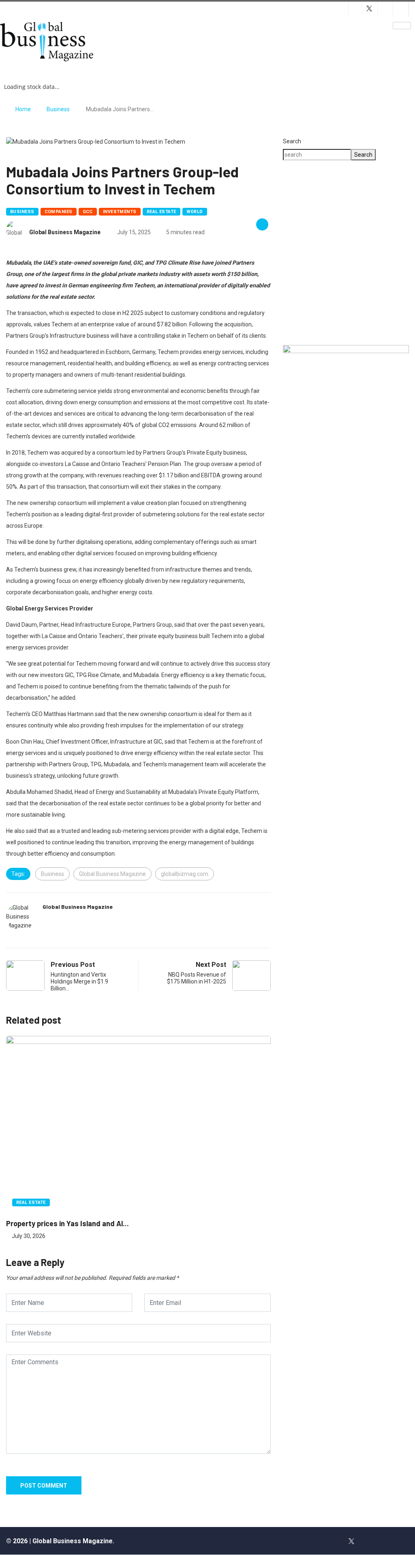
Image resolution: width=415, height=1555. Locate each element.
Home (23, 109)
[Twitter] (351, 1541)
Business (58, 109)
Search (292, 141)
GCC (88, 211)
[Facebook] (334, 1541)
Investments (120, 211)
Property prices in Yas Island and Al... (67, 1223)
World (194, 211)
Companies (59, 211)
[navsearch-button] (222, 32)
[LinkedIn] (386, 1541)
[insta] (369, 1541)
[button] (346, 309)
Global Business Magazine (65, 232)
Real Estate (161, 211)
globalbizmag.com (184, 874)
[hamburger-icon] (402, 25)
